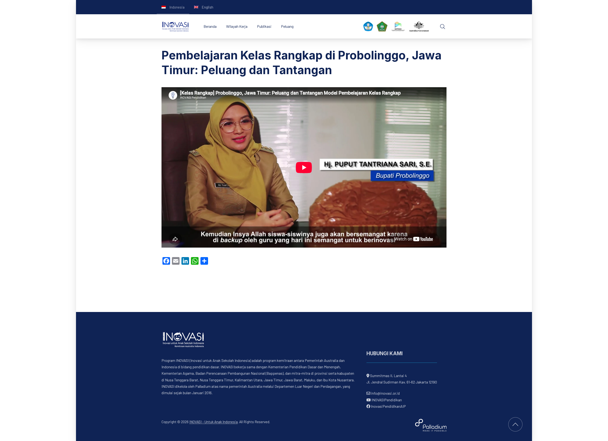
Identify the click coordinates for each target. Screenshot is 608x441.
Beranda (210, 26)
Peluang (287, 26)
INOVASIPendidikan (386, 400)
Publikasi (264, 26)
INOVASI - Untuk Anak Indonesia (213, 422)
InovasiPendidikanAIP (388, 406)
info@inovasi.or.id (385, 393)
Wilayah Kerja (236, 26)
